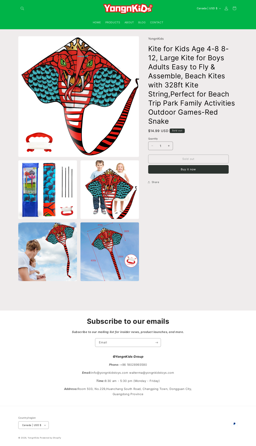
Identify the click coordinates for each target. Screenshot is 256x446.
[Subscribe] (157, 342)
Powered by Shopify (50, 438)
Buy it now (188, 169)
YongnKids (33, 438)
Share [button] (155, 182)
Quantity (153, 138)
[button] (22, 8)
